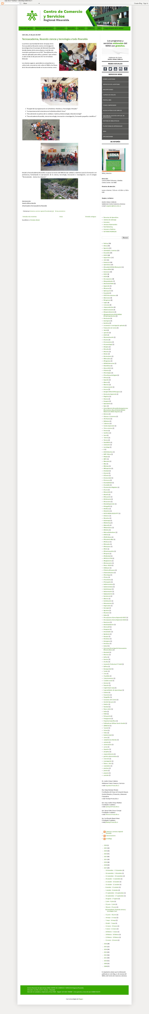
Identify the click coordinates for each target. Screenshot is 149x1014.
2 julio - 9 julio (110, 901)
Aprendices (107, 264)
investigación (107, 761)
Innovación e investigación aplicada (114, 325)
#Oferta (106, 534)
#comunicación (108, 387)
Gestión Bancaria (109, 702)
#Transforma (107, 580)
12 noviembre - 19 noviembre (114, 876)
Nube (105, 711)
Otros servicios (108, 428)
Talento (106, 437)
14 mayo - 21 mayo (111, 917)
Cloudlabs (106, 676)
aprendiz (106, 332)
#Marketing (107, 523)
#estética (106, 323)
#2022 (105, 274)
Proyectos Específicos (110, 721)
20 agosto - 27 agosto (112, 898)
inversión (106, 759)
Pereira (106, 430)
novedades (107, 766)
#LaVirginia (107, 321)
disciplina (106, 751)
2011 (105, 958)
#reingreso (107, 641)
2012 (105, 955)
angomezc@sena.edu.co (113, 206)
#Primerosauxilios (109, 551)
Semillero (106, 433)
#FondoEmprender (109, 504)
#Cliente (106, 475)
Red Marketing (108, 227)
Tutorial (106, 728)
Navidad (106, 707)
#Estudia (106, 349)
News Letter (107, 709)
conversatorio (108, 744)
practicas (106, 768)
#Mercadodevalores (109, 532)
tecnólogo (106, 447)
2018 (105, 865)
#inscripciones (108, 279)
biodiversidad (108, 735)
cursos (105, 747)
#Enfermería (107, 499)
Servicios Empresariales (110, 224)
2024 (105, 851)
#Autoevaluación (108, 337)
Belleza (106, 666)
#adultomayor (108, 589)
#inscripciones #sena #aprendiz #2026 (115, 620)
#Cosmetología (108, 344)
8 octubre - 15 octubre (112, 887)
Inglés (105, 302)
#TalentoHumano (109, 572)
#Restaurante (108, 563)
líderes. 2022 (107, 763)
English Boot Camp (109, 688)
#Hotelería (107, 511)
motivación (107, 445)
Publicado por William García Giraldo (114, 723)
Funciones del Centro (110, 699)
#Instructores (107, 356)
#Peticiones (107, 546)
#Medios (106, 530)
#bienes (106, 598)
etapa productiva (108, 307)
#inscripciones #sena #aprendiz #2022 (115, 617)
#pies (105, 406)
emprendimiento (109, 754)
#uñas (105, 657)
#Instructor (107, 318)
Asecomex (107, 222)
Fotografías (107, 697)
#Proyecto (106, 553)
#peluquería (107, 291)
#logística (106, 396)
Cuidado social (108, 680)
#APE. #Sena (107, 454)
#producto (107, 634)
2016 (105, 943)
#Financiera (107, 501)
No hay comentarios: (60, 211)
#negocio (106, 401)
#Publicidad (107, 556)
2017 (105, 868)
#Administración (108, 310)
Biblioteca (106, 421)
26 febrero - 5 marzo (112, 932)
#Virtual (106, 377)
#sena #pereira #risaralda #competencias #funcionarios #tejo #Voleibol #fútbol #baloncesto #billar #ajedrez (116, 410)
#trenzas (106, 654)
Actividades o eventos (110, 250)
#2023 (105, 255)
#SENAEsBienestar (109, 363)
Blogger (81, 999)
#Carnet (106, 473)
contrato (106, 742)
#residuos (106, 643)
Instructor (106, 305)
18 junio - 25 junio (111, 907)
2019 (105, 862)
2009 (105, 963)
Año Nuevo (107, 419)
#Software (106, 568)
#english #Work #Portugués (112, 392)
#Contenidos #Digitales (110, 487)
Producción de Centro (110, 328)
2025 (105, 848)
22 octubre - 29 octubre (113, 882)
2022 (105, 260)
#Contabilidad (108, 483)
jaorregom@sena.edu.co (112, 806)
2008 (105, 966)
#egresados (107, 605)
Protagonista (107, 718)
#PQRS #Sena (107, 537)
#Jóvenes (106, 516)
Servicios (81, 28)
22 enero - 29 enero (112, 940)
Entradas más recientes (30, 216)
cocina (105, 737)
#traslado (106, 652)
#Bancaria (106, 461)
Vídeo (105, 733)
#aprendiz (107, 286)
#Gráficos (106, 508)
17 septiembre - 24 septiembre (115, 893)
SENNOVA (91, 28)
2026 (105, 845)
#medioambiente (109, 624)
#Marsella (106, 525)
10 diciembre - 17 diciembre (114, 870)
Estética (106, 692)
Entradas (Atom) (35, 220)
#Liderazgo (107, 520)
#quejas (106, 636)
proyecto (106, 773)
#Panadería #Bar (108, 539)
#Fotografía (107, 506)
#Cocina (106, 340)
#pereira (106, 248)
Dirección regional (26, 28)
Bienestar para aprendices (44, 28)
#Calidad (106, 471)
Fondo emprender (109, 426)
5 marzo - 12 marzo (111, 929)
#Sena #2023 (107, 368)
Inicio (61, 216)
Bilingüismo (107, 300)
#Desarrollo (107, 492)
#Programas (107, 361)
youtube (106, 775)
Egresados (71, 28)
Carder (106, 671)
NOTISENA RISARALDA (110, 231)
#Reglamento (108, 561)
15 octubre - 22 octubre (113, 884)
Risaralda (106, 293)
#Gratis (106, 354)
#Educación (107, 497)
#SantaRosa (107, 366)
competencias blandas (110, 740)
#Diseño (106, 494)
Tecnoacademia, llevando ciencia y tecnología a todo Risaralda (55, 39)
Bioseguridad (107, 669)
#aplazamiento (108, 594)
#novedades (107, 631)
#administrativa (108, 584)
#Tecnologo (107, 575)
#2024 (105, 276)
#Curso (106, 490)
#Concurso (107, 480)
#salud (106, 646)
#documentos (108, 603)
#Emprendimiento (109, 312)
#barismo (106, 384)
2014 (105, 949)
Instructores (60, 28)
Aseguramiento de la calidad (113, 28)
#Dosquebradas (108, 281)
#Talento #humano (109, 570)
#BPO (105, 459)
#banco (106, 382)
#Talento (106, 370)
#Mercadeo (107, 358)
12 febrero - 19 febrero (112, 937)
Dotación (106, 685)
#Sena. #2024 (107, 565)
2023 (105, 854)
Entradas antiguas (90, 216)
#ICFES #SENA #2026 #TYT (111, 513)
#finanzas (106, 288)
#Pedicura (107, 542)
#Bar (105, 464)
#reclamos (107, 639)
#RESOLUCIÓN (108, 558)
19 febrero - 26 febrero (112, 934)
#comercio (107, 262)
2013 (105, 952)
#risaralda (106, 253)
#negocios (107, 629)
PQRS (105, 714)
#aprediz (106, 380)
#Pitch (105, 549)
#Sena (105, 246)
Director (106, 683)
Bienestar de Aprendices (111, 217)
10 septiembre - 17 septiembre (115, 896)
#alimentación (108, 591)
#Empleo (106, 347)
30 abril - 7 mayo (110, 923)
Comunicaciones (108, 678)
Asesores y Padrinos (109, 229)
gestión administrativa (110, 756)
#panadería (107, 403)
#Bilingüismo (107, 468)
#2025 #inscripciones (110, 295)
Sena (105, 435)
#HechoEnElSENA (109, 283)
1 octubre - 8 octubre (112, 890)
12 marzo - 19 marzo (112, 926)
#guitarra (106, 610)
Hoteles (106, 704)
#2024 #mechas (108, 452)
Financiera (107, 695)
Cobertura (107, 423)
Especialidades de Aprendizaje (113, 690)
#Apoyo (106, 456)
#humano (106, 613)
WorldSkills (107, 442)
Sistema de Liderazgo (110, 220)
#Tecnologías (107, 373)
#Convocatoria (108, 342)
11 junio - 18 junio (111, 914)
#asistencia (107, 596)
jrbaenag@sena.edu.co (112, 822)
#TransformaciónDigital (110, 375)
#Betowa (106, 466)
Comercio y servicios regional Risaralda (114, 832)
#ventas (106, 659)
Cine (105, 673)
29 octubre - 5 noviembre (113, 879)
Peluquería (107, 716)
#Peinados (107, 544)
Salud (105, 330)
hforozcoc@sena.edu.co (112, 814)
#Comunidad (107, 478)
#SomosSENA (107, 269)
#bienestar (107, 298)
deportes (106, 749)
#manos (106, 399)
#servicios (106, 272)
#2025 (105, 335)
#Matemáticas (108, 527)
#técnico (106, 414)
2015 (105, 946)
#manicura (107, 622)
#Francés (106, 351)
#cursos (106, 389)
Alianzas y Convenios (110, 416)
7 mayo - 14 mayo (111, 920)
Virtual (106, 730)
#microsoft (107, 627)
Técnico (106, 440)
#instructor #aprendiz (110, 394)
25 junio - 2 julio (110, 904)
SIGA (99, 28)
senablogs (109, 838)
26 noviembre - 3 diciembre (114, 873)
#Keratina (106, 518)
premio (106, 770)
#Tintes (106, 577)
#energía (106, 608)
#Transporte (107, 582)
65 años (106, 662)
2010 (105, 961)
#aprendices (107, 257)
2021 (105, 859)
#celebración (107, 601)
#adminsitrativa (108, 587)
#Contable (107, 485)
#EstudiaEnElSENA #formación (112, 267)
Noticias (106, 243)
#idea (105, 615)
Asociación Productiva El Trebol (113, 664)
